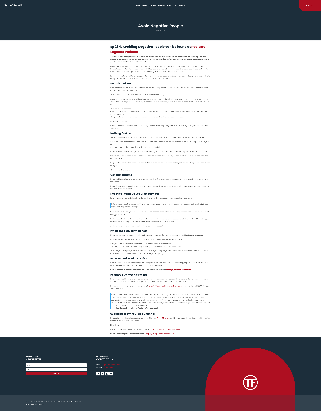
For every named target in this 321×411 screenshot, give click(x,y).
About (175, 6)
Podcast (161, 6)
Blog (169, 6)
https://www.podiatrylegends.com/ (160, 334)
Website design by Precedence (35, 404)
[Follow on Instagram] (107, 373)
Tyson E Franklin (163, 318)
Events (144, 6)
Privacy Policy (61, 401)
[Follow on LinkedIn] (102, 373)
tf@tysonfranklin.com (112, 365)
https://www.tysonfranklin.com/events (166, 329)
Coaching (152, 6)
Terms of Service (73, 401)
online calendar (177, 286)
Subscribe (56, 373)
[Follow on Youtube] (111, 373)
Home (138, 6)
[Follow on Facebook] (98, 373)
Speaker (182, 6)
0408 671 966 (108, 367)
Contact (309, 5)
